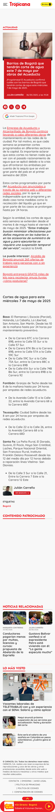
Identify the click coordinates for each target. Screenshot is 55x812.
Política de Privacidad (28, 784)
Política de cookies (28, 788)
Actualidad (10, 27)
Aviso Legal (40, 781)
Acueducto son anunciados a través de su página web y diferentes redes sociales (27, 190)
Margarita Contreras (13, 628)
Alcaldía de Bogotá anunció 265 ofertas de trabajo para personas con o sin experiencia (24, 261)
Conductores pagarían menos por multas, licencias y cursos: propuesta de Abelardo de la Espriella (14, 644)
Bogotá (7, 506)
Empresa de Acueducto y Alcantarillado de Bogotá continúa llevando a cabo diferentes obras (25, 131)
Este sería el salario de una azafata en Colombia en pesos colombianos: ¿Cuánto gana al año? (34, 738)
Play (49, 806)
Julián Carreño (15, 95)
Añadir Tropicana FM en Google (22, 116)
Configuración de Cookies (28, 792)
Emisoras (26, 781)
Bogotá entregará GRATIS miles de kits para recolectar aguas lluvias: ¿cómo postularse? (26, 277)
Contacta (14, 781)
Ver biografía (21, 493)
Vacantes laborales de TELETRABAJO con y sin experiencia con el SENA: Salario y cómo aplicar (27, 707)
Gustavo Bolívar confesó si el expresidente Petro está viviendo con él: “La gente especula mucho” (40, 643)
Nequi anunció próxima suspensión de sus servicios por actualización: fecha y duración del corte (35, 721)
